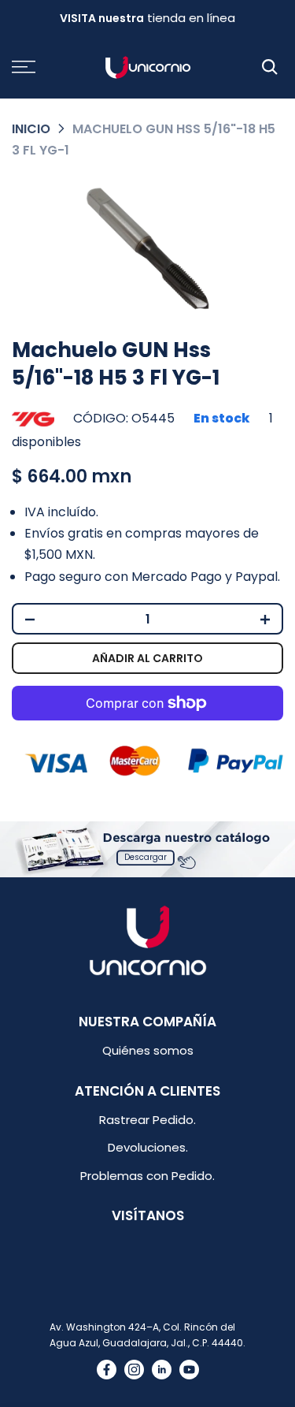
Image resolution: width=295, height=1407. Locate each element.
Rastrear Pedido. (147, 1119)
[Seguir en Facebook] (106, 1369)
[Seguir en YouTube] (189, 1369)
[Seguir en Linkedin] (161, 1369)
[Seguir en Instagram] (134, 1369)
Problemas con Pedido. (147, 1175)
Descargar (145, 858)
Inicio (31, 129)
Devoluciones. (148, 1147)
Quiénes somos (148, 1050)
